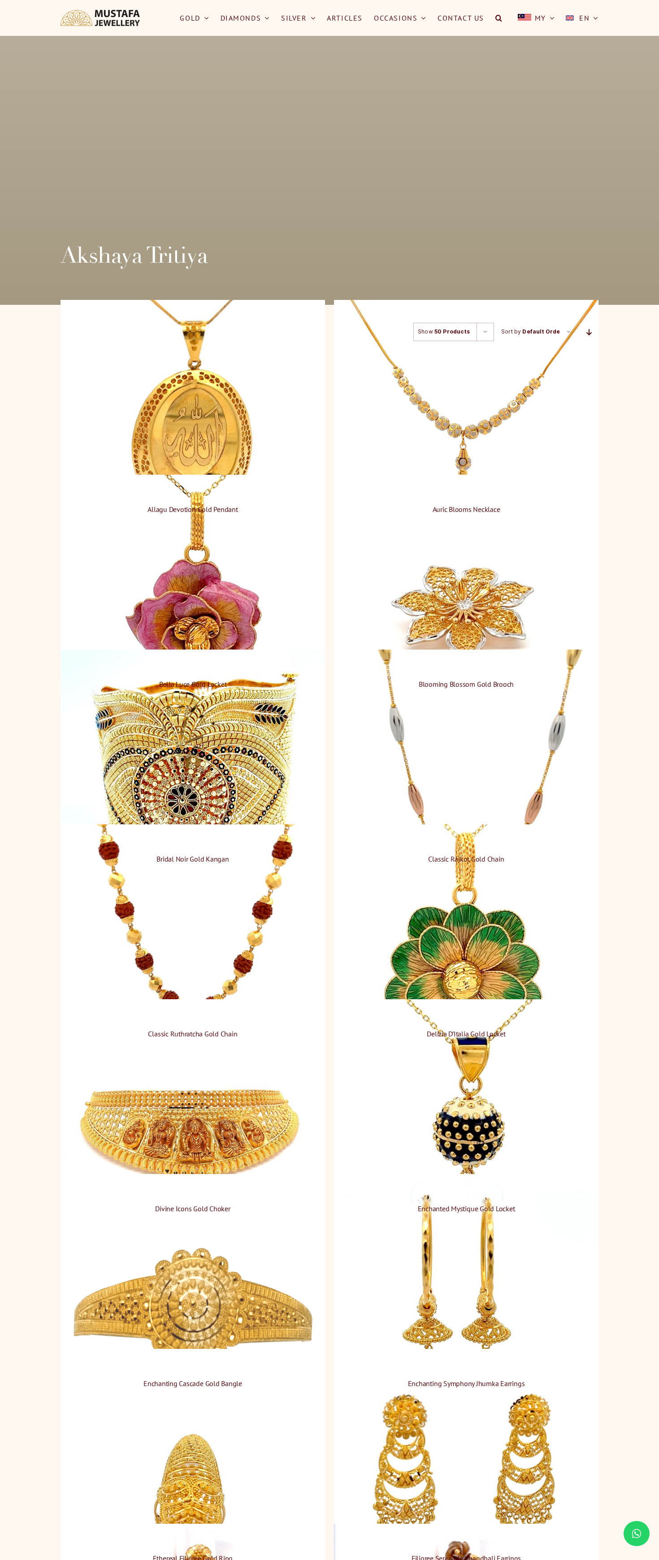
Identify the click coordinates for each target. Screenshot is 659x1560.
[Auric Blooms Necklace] (466, 432)
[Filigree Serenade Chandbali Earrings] (466, 1481)
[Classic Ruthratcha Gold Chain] (193, 956)
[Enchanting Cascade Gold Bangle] (193, 1306)
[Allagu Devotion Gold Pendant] (193, 432)
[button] (499, 17)
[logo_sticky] (101, 13)
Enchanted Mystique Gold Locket (466, 1208)
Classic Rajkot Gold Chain (466, 858)
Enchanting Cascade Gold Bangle (192, 1383)
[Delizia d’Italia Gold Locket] (466, 956)
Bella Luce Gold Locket (193, 684)
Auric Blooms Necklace (466, 509)
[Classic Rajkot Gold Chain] (466, 781)
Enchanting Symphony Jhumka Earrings (466, 1383)
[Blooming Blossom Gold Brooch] (466, 607)
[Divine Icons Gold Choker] (193, 1131)
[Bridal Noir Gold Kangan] (193, 781)
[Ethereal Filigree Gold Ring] (193, 1481)
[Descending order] (589, 332)
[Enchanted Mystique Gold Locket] (466, 1131)
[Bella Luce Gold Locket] (193, 607)
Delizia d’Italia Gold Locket (466, 1033)
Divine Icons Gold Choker (192, 1208)
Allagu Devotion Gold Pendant (192, 509)
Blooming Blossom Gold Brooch (466, 684)
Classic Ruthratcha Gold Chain (192, 1033)
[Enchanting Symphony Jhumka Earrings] (466, 1306)
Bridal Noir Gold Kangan (192, 858)
